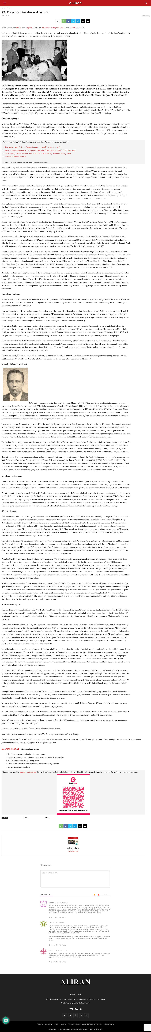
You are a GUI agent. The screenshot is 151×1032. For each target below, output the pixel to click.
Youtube (72, 27)
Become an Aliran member (15, 156)
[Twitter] (73, 21)
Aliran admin (73, 848)
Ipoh (26, 818)
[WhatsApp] (64, 21)
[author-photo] (73, 844)
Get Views (146, 16)
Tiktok (62, 27)
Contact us (48, 1024)
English (28, 27)
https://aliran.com (73, 851)
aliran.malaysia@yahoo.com (80, 1003)
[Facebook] (68, 21)
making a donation (28, 772)
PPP (46, 818)
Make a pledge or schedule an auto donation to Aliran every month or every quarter (38, 153)
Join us (63, 1024)
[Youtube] (87, 1015)
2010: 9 (9, 8)
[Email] (83, 21)
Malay (18, 27)
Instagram (55, 27)
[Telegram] (78, 21)
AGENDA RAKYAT (10, 748)
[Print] (88, 21)
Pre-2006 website (74, 1024)
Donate (56, 1024)
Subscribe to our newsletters (91, 1024)
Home (3, 8)
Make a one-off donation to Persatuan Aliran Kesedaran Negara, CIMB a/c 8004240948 (40, 150)
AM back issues (109, 1024)
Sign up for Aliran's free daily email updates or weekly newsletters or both (34, 147)
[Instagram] (70, 1015)
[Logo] (75, 988)
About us (40, 1024)
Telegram (46, 27)
